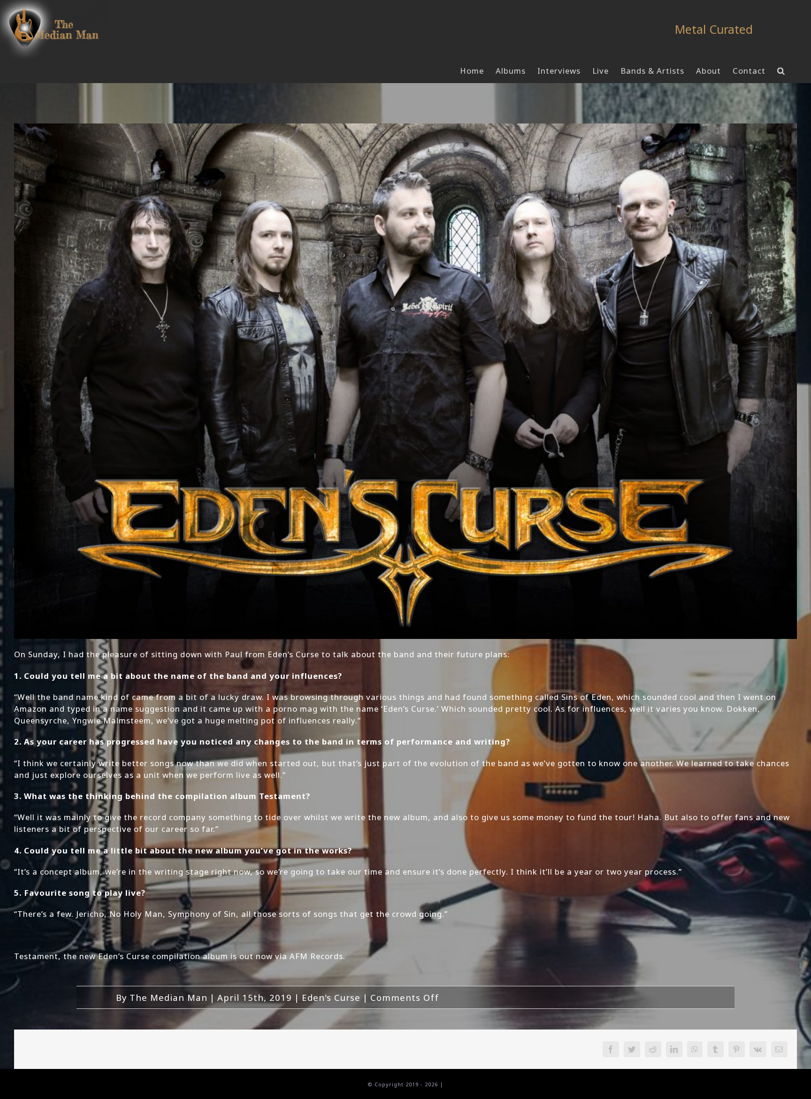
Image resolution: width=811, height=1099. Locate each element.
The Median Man (168, 997)
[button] (781, 71)
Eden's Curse (331, 997)
